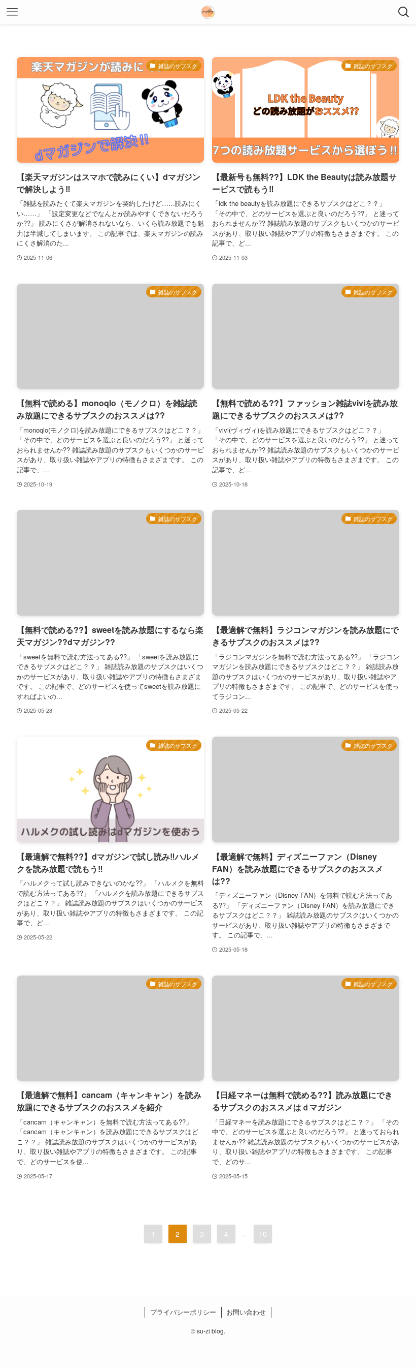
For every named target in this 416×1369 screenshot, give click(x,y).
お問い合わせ (246, 1312)
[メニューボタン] (12, 12)
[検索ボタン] (404, 12)
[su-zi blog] (208, 12)
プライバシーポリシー (183, 1312)
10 (263, 1234)
